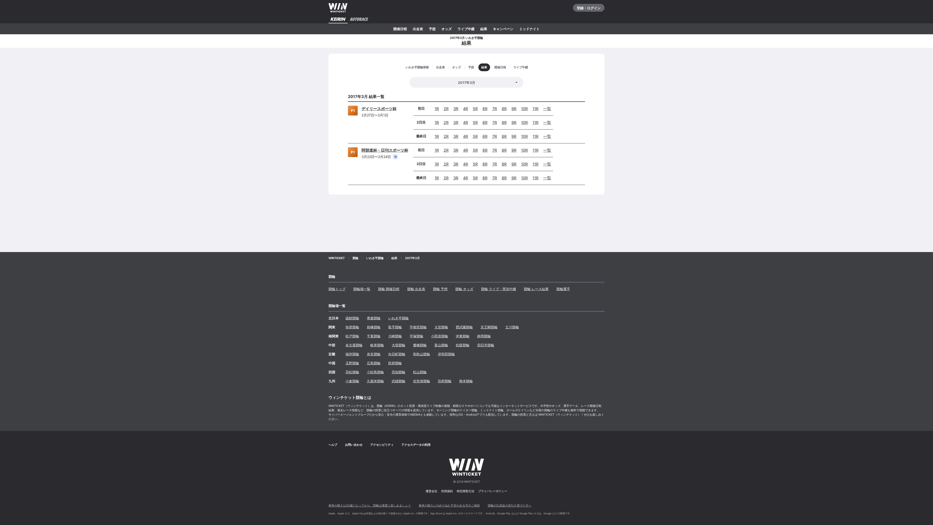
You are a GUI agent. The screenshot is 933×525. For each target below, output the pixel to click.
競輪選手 (563, 289)
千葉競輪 (373, 336)
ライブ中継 (466, 29)
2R (446, 108)
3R (455, 108)
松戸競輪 (352, 336)
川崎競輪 (395, 336)
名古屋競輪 (354, 345)
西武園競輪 (464, 327)
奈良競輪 (373, 354)
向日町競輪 (396, 354)
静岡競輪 (484, 336)
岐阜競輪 (377, 345)
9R (513, 108)
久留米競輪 (375, 381)
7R (494, 108)
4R (465, 108)
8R (504, 108)
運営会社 (431, 491)
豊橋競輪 (420, 345)
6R (485, 108)
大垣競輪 (398, 345)
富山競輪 (441, 345)
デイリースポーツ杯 (379, 108)
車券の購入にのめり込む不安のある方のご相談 (449, 505)
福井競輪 (352, 354)
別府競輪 (444, 381)
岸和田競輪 (446, 354)
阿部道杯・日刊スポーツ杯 (385, 150)
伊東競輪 (462, 336)
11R (535, 108)
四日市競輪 (485, 345)
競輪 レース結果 (536, 289)
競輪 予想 (440, 289)
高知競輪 (398, 372)
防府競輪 (395, 363)
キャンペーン (503, 29)
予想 (432, 29)
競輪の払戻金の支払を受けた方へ (509, 505)
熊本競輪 (466, 381)
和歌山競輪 (421, 354)
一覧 (547, 108)
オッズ (446, 29)
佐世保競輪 (421, 381)
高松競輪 (352, 372)
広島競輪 (373, 363)
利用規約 (447, 491)
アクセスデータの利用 (416, 444)
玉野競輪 (352, 363)
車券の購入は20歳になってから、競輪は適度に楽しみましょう (369, 505)
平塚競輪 (416, 336)
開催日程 (400, 29)
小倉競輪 (352, 381)
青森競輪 (373, 318)
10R (524, 108)
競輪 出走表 (416, 289)
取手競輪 (395, 327)
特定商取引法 (465, 491)
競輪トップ (337, 289)
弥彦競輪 (352, 327)
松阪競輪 (462, 345)
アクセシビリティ (382, 444)
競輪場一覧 (361, 289)
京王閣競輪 (489, 327)
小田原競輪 (439, 336)
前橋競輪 (373, 327)
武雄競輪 (398, 381)
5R (475, 108)
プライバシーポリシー (492, 491)
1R (437, 108)
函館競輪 (352, 318)
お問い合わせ (354, 444)
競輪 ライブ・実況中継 (498, 289)
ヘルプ (332, 444)
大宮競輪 (441, 327)
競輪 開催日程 (388, 289)
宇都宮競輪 (418, 327)
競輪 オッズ (464, 289)
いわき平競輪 (398, 318)
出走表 (418, 29)
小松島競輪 (375, 372)
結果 (483, 29)
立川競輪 (512, 327)
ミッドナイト (529, 29)
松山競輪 (420, 372)
